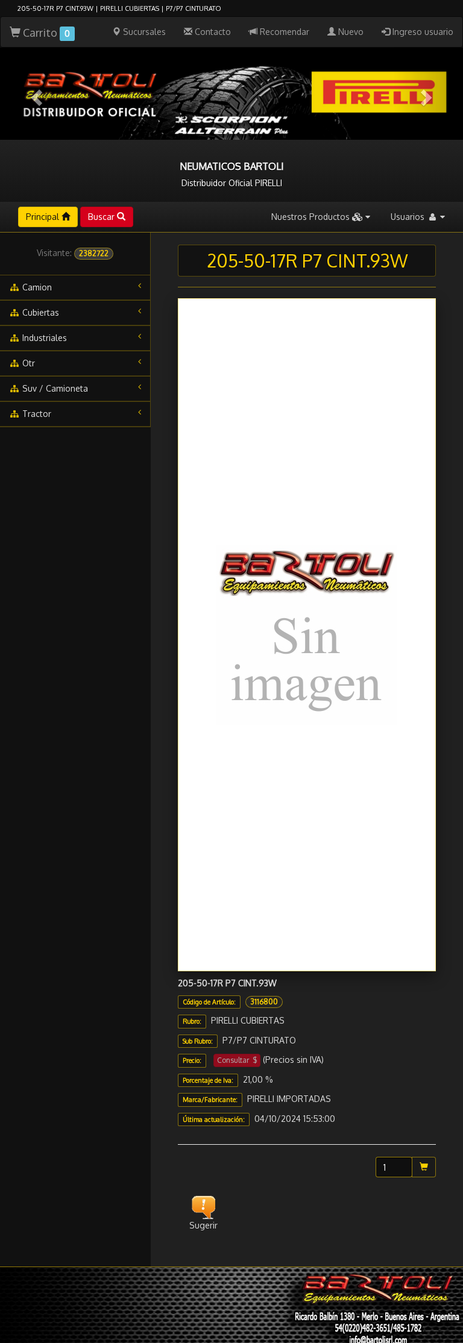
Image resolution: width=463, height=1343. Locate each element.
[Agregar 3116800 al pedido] (424, 1167)
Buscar (102, 216)
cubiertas (39, 312)
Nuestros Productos (311, 216)
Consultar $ (237, 1060)
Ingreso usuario (421, 32)
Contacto (211, 32)
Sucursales (143, 32)
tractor (35, 414)
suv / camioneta (54, 388)
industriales (43, 338)
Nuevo (350, 32)
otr (27, 363)
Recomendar (283, 32)
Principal (43, 216)
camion (36, 287)
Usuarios (409, 216)
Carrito (45, 32)
